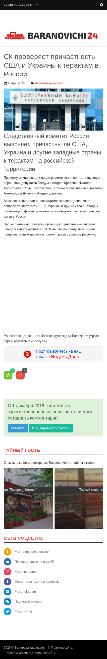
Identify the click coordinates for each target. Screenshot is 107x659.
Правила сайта (62, 647)
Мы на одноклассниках (32, 552)
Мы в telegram (25, 591)
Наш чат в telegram (29, 601)
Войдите (18, 428)
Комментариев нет (49, 83)
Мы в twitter (23, 611)
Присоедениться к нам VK (34, 562)
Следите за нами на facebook (37, 581)
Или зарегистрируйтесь (51, 428)
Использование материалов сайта (30, 652)
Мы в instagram (26, 571)
